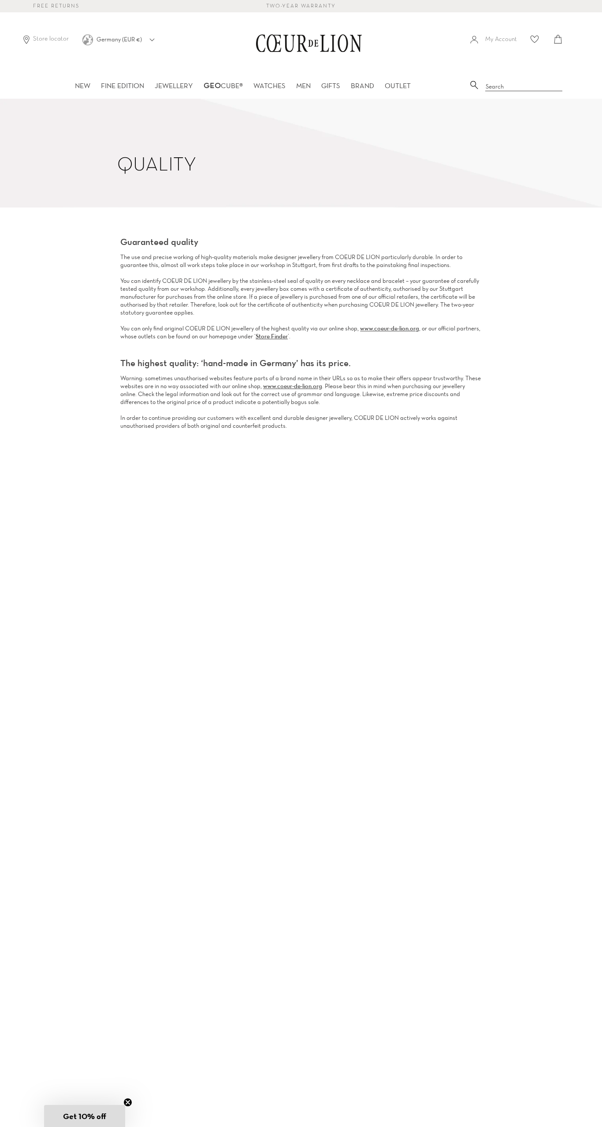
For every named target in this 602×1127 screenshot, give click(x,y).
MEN (303, 85)
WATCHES (269, 85)
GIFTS (330, 85)
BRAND (362, 85)
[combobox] (524, 86)
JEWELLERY (174, 85)
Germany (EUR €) (120, 39)
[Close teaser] (127, 1102)
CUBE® (223, 85)
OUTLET (398, 85)
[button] (84, 1116)
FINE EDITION (122, 85)
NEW (82, 85)
